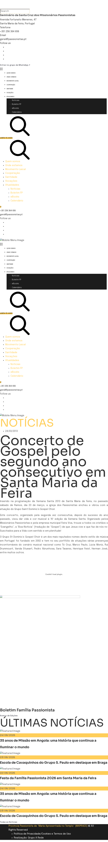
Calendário (17, 112)
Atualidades (10, 96)
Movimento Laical (13, 81)
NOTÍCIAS (27, 423)
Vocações (10, 92)
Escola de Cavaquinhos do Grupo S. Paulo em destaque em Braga (53, 763)
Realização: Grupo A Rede (29, 838)
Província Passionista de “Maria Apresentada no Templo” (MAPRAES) (48, 826)
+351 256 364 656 (9, 31)
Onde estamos (11, 77)
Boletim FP (16, 104)
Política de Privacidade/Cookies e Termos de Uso (42, 834)
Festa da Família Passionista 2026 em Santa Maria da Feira (48, 778)
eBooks (15, 108)
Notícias (15, 100)
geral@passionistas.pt (13, 39)
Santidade (10, 88)
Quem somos (11, 73)
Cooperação (11, 85)
